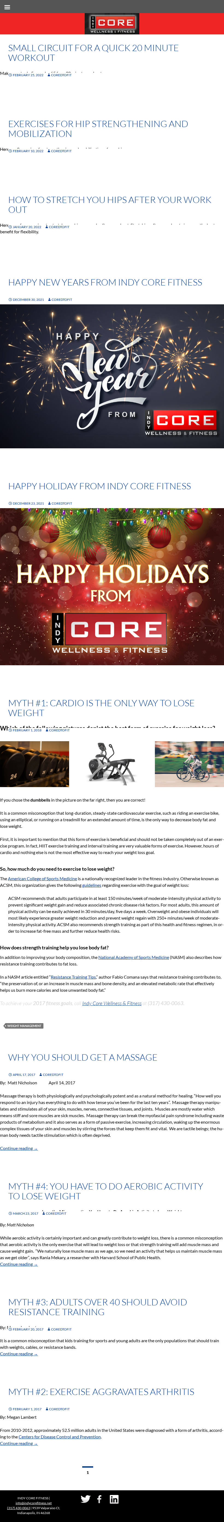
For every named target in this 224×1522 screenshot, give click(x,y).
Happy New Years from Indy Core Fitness (105, 282)
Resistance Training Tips (73, 976)
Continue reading (19, 1148)
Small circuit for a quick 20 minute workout (93, 52)
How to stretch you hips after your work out (109, 204)
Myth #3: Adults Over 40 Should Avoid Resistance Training (97, 1306)
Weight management (24, 1026)
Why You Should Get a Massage (83, 1057)
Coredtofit (61, 75)
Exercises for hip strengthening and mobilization (98, 128)
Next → (130, 1472)
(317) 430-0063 (18, 1508)
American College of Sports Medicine (42, 878)
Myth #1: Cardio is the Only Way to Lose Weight (101, 707)
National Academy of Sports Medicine (133, 957)
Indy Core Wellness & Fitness (112, 1003)
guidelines (91, 885)
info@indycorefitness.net (34, 1503)
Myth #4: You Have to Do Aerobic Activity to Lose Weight (105, 1191)
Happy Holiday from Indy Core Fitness (99, 485)
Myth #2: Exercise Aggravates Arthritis (101, 1391)
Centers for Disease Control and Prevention (60, 1436)
